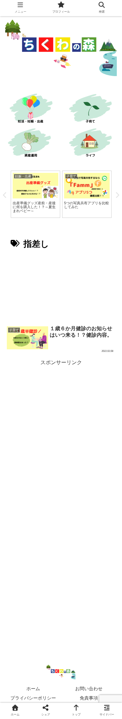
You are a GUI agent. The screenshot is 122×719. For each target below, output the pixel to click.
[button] (108, 588)
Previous (5, 195)
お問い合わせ (88, 688)
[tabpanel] (35, 194)
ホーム (33, 688)
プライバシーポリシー (33, 698)
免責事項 (89, 698)
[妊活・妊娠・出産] (30, 109)
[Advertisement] (61, 287)
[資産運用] (30, 144)
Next (117, 195)
